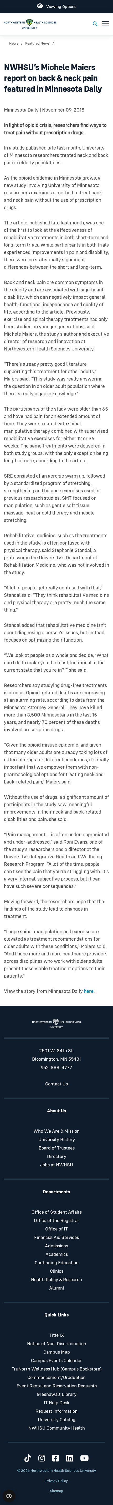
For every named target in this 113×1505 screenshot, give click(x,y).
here (89, 991)
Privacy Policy (56, 1481)
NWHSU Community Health (56, 1428)
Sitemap (56, 1491)
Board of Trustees (57, 1148)
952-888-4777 (56, 1067)
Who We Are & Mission (56, 1131)
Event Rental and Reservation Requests (57, 1386)
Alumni (56, 1288)
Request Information (56, 1411)
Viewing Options (59, 6)
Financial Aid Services (56, 1237)
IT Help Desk (56, 1403)
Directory (56, 1156)
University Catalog (56, 1419)
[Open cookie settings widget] (9, 1496)
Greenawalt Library (56, 1394)
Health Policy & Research (56, 1279)
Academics (56, 1254)
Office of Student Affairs (57, 1212)
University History (56, 1139)
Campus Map (56, 1352)
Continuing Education (57, 1263)
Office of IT (56, 1229)
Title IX (56, 1335)
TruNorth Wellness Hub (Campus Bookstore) (57, 1369)
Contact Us (56, 1084)
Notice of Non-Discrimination (56, 1343)
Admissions (56, 1246)
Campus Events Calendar (56, 1360)
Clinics (56, 1271)
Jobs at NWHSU (56, 1165)
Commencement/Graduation (56, 1377)
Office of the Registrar (56, 1220)
